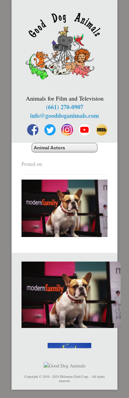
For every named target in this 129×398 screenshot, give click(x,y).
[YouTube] (84, 130)
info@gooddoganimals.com (64, 115)
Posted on (32, 163)
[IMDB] (102, 130)
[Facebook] (33, 130)
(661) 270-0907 (64, 107)
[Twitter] (50, 130)
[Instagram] (67, 130)
